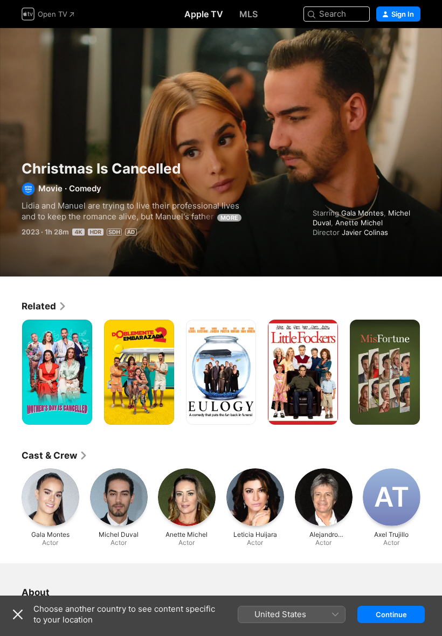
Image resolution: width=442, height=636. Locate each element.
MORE (229, 218)
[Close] (18, 614)
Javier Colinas (365, 232)
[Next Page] (431, 372)
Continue (391, 614)
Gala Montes (362, 213)
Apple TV (203, 14)
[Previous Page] (10, 372)
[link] (44, 306)
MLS (248, 14)
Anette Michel (359, 222)
